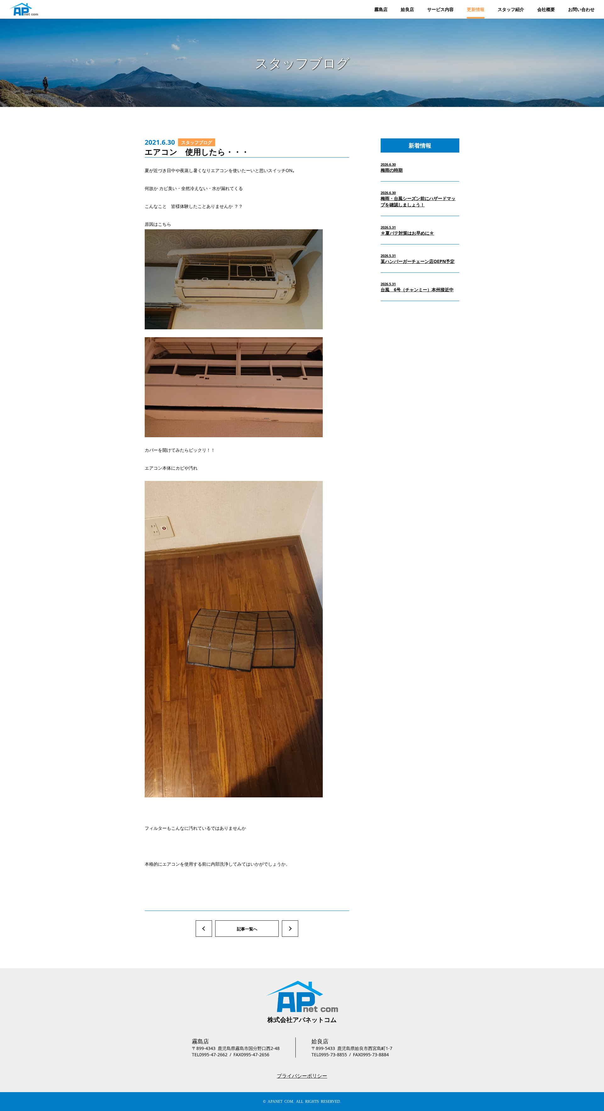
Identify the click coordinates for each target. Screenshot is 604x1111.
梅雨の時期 (392, 167)
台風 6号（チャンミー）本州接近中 (417, 287)
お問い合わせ (581, 9)
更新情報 (475, 9)
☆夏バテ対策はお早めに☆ (407, 230)
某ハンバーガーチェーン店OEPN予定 (418, 258)
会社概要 (546, 9)
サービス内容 (440, 9)
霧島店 (381, 9)
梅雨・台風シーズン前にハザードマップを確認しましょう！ (418, 199)
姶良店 (407, 9)
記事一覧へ (247, 929)
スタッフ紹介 (511, 9)
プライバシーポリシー (302, 1075)
